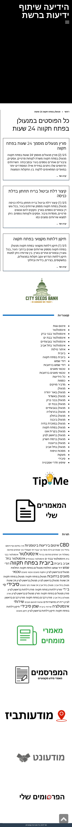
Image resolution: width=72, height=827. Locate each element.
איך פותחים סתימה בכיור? (50, 554)
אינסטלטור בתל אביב (52, 345)
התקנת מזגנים (39, 572)
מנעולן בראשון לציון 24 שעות (22, 580)
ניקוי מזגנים (25, 585)
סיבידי (61, 458)
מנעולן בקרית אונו (55, 431)
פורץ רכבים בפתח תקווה (39, 597)
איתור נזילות (58, 349)
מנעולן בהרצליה (56, 412)
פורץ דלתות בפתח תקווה (48, 589)
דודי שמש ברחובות (54, 365)
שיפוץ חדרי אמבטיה (53, 462)
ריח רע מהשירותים (53, 601)
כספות (61, 380)
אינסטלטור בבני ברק (53, 333)
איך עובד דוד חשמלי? (33, 550)
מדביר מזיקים (57, 384)
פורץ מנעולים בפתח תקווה (55, 593)
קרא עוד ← (61, 176)
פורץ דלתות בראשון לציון (21, 589)
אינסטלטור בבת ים (54, 337)
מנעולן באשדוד (56, 396)
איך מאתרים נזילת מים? (53, 550)
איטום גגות (59, 326)
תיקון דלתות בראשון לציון (41, 610)
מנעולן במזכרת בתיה (53, 423)
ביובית (61, 353)
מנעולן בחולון (57, 415)
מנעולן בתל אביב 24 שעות (42, 585)
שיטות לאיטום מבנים (34, 602)
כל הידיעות (59, 376)
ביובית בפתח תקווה (54, 357)
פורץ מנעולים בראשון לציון (26, 593)
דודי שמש (59, 361)
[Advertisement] (36, 65)
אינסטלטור (59, 330)
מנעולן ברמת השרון (54, 439)
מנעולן (61, 388)
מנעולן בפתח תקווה (53, 427)
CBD (64, 545)
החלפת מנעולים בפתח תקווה (36, 567)
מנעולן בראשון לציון (54, 435)
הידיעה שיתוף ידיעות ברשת (44, 11)
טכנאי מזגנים (57, 369)
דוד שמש (57, 567)
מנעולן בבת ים (57, 404)
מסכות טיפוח (57, 451)
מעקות (61, 454)
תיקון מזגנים (21, 611)
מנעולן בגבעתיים (55, 408)
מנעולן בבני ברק (55, 400)
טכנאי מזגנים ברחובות (52, 372)
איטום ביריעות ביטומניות (42, 545)
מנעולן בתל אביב (55, 447)
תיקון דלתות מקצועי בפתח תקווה (39, 239)
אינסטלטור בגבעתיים (53, 341)
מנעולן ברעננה (56, 443)
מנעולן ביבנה (57, 419)
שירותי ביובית (46, 607)
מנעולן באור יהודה (54, 392)
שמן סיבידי (29, 606)
